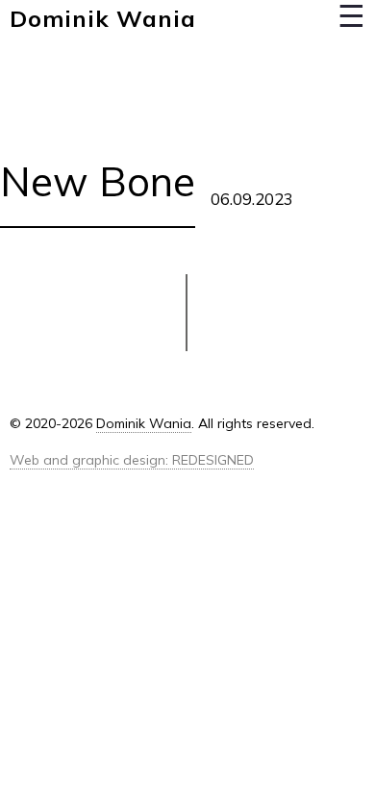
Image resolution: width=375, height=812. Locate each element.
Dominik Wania (102, 18)
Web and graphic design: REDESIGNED (132, 460)
